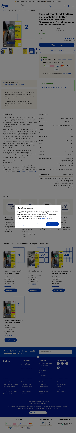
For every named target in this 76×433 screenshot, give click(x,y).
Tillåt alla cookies (52, 224)
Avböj (20, 224)
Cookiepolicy (44, 218)
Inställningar (38, 224)
